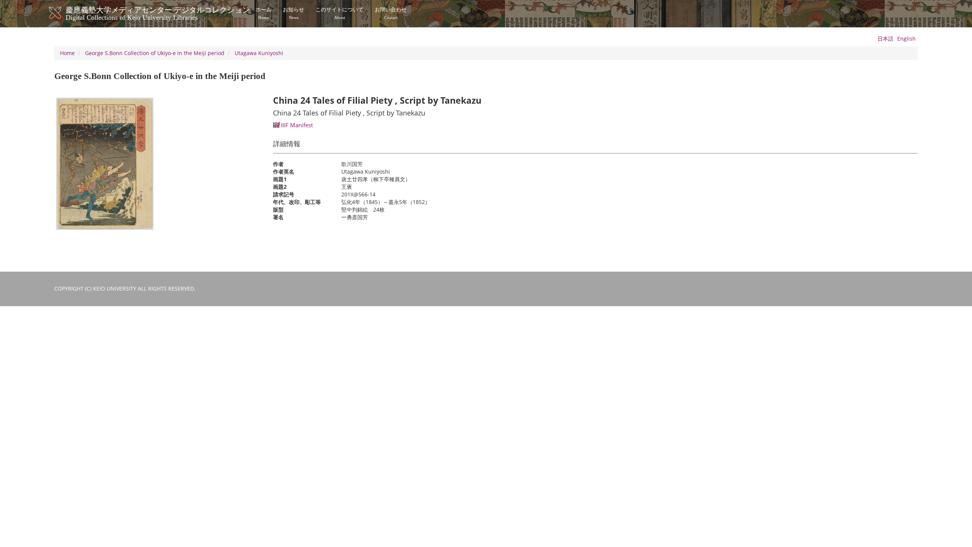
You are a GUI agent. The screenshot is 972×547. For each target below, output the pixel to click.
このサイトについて (339, 13)
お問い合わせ (391, 13)
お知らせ (293, 13)
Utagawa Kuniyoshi (259, 53)
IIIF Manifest (297, 125)
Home (67, 53)
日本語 (885, 38)
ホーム (263, 13)
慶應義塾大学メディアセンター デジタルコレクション (158, 12)
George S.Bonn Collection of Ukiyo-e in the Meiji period (154, 53)
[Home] (62, 12)
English (906, 38)
